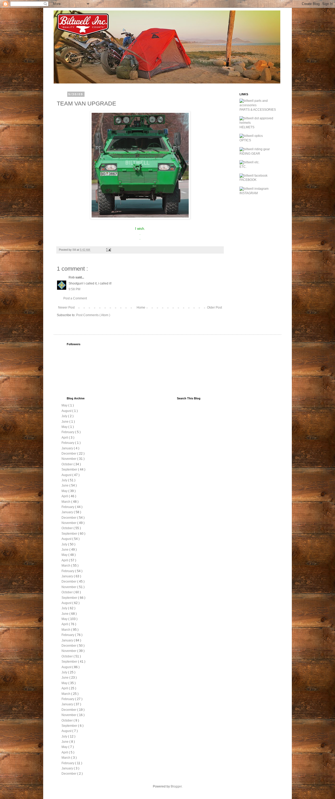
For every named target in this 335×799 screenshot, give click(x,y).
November (69, 459)
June (65, 421)
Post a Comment (75, 298)
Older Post (214, 307)
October (68, 464)
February (68, 432)
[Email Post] (108, 249)
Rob (72, 277)
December (69, 453)
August (67, 411)
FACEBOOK (247, 180)
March (66, 502)
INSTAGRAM (248, 193)
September (70, 469)
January (68, 448)
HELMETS (246, 127)
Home (141, 307)
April (65, 437)
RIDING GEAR (249, 153)
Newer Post (66, 307)
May (65, 405)
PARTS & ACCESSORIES (257, 109)
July (65, 416)
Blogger (176, 786)
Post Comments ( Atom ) (93, 315)
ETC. (243, 167)
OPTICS (245, 140)
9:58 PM (74, 289)
